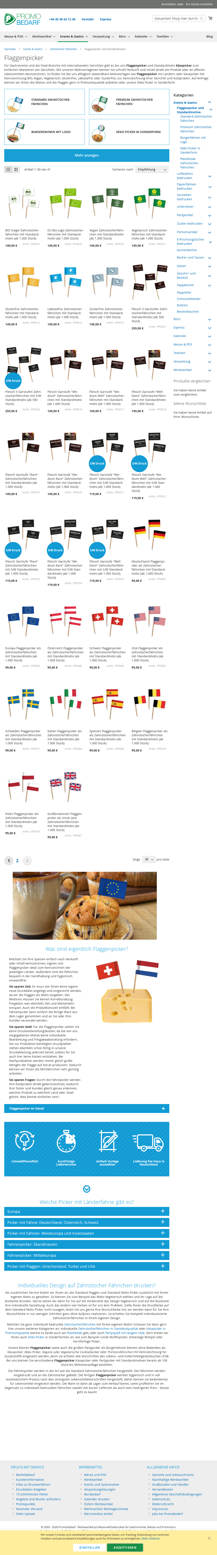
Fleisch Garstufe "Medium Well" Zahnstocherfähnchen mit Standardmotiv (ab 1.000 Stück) (107, 398)
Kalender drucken (97, 1499)
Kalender (180, 336)
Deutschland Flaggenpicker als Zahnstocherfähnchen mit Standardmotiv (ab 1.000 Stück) (149, 567)
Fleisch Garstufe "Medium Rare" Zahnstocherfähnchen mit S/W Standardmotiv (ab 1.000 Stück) (65, 569)
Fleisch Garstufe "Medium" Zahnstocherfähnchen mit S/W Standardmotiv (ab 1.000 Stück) (106, 481)
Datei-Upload (25, 1514)
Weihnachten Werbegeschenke (106, 1509)
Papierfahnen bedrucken (186, 186)
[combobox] (178, 18)
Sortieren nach (122, 169)
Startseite (10, 49)
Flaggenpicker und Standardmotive (190, 110)
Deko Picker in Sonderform (190, 150)
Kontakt (88, 19)
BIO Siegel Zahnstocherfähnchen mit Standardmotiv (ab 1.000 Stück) (22, 234)
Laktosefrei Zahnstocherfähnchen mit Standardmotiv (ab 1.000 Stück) (65, 313)
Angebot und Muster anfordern (38, 1499)
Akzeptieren (125, 1547)
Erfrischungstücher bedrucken (190, 241)
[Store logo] (22, 19)
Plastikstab (74, 1333)
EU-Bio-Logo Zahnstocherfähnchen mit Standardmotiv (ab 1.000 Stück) (65, 234)
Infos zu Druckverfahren (33, 1484)
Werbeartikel (183, 370)
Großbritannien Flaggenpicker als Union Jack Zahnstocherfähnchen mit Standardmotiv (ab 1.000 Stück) (64, 822)
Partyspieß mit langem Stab (125, 1333)
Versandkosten (162, 1489)
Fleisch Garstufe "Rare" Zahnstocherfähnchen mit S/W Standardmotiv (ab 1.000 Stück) (21, 567)
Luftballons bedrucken (185, 176)
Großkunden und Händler (170, 1484)
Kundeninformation (30, 1480)
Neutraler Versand (29, 1509)
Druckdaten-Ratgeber (31, 1489)
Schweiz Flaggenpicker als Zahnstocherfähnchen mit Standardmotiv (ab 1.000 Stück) (107, 654)
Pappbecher (185, 285)
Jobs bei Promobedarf (167, 1514)
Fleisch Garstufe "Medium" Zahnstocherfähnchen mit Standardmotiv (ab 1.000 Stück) (64, 398)
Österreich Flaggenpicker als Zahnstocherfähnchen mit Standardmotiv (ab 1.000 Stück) (65, 654)
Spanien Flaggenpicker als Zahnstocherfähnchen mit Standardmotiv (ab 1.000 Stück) (107, 737)
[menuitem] (15, 36)
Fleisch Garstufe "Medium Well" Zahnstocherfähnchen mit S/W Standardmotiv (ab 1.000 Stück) (149, 483)
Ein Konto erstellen (199, 4)
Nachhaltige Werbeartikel (170, 1480)
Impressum (160, 1509)
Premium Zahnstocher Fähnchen (196, 129)
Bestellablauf (25, 1475)
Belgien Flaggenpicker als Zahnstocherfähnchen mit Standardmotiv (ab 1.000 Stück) (150, 737)
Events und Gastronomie (101, 1484)
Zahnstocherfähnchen (80, 1324)
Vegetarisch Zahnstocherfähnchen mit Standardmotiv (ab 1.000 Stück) (150, 234)
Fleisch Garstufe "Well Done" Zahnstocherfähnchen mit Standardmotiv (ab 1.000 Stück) (149, 398)
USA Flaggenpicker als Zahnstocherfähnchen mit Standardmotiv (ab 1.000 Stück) (147, 654)
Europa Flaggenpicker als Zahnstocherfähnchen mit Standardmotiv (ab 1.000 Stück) (23, 654)
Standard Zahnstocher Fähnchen (196, 118)
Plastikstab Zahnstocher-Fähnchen (189, 163)
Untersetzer (185, 206)
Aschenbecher (187, 250)
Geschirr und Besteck (186, 275)
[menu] (108, 36)
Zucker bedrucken (190, 223)
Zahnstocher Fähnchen (63, 49)
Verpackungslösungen (99, 1489)
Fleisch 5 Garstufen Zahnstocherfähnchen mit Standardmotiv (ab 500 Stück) (150, 315)
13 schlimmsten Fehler (32, 1494)
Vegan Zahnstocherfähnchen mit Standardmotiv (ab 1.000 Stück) (106, 234)
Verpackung (182, 361)
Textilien (179, 353)
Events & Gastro (32, 49)
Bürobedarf (92, 1494)
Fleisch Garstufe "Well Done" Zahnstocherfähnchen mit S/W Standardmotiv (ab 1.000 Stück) (106, 567)
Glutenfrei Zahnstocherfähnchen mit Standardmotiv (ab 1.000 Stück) (22, 313)
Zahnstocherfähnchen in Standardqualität (108, 1329)
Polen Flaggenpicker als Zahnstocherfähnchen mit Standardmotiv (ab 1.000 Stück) (22, 820)
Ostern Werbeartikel (98, 1504)
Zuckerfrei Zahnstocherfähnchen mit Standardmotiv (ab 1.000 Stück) (106, 313)
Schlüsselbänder (189, 299)
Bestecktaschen (188, 311)
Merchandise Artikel (98, 1514)
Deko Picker (36, 1337)
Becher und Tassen (190, 257)
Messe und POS (95, 1475)
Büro (177, 319)
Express (105, 19)
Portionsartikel (187, 232)
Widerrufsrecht (163, 1504)
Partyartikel (185, 215)
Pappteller (184, 292)
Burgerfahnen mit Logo (193, 140)
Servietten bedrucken (184, 197)
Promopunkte (25, 1504)
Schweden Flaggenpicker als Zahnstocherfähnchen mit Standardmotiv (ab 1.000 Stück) (23, 737)
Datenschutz (161, 1499)
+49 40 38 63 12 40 (62, 19)
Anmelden (168, 4)
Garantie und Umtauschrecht (173, 1475)
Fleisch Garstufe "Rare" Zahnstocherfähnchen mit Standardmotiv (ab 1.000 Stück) (21, 481)
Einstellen (89, 1547)
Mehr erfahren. (151, 1538)
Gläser (181, 266)
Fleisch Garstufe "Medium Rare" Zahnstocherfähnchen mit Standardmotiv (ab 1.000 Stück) (65, 481)
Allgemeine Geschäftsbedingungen (177, 1494)
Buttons (182, 305)
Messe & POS (183, 344)
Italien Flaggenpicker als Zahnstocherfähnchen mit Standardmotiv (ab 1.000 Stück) (64, 737)
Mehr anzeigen (87, 155)
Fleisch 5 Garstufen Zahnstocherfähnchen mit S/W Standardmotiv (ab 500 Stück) (23, 398)
